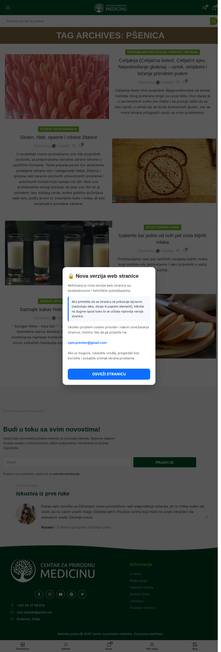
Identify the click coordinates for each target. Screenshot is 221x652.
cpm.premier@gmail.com (87, 343)
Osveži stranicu (109, 374)
